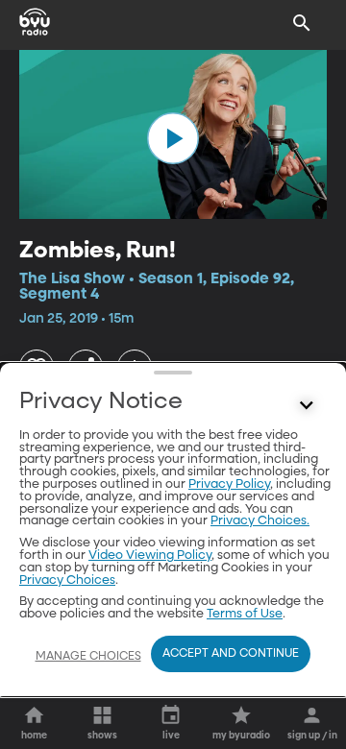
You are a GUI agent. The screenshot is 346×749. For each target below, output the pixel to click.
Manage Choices (88, 657)
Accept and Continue (230, 654)
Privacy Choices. (259, 521)
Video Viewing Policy (149, 555)
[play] (173, 138)
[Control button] (307, 406)
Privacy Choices (67, 580)
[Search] (302, 23)
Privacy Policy (229, 484)
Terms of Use (245, 614)
